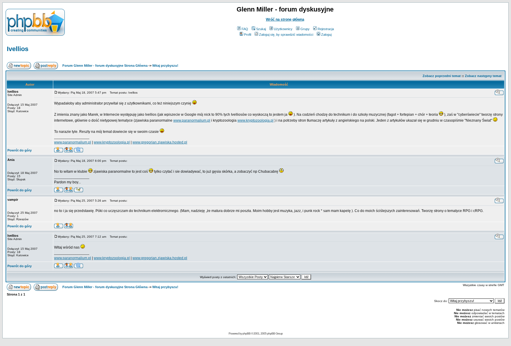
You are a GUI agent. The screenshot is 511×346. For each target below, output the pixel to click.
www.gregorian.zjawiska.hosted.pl (159, 142)
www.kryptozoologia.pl (255, 120)
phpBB (246, 333)
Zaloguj (326, 34)
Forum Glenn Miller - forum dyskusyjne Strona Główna (105, 65)
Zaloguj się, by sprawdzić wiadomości (286, 34)
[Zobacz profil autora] (58, 150)
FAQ (245, 29)
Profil (247, 34)
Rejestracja (326, 29)
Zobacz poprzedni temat (442, 76)
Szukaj (261, 29)
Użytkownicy (283, 29)
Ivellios (17, 49)
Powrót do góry (19, 150)
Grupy (305, 29)
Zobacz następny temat (483, 76)
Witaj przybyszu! (165, 65)
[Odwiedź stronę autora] (78, 150)
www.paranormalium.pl (191, 120)
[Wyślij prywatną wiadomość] (68, 150)
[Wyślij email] (78, 190)
